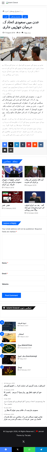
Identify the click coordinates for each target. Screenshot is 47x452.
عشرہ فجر (6, 205)
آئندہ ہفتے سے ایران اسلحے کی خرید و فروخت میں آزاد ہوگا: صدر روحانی (34, 207)
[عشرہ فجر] (12, 197)
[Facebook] (4, 144)
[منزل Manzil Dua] (9, 348)
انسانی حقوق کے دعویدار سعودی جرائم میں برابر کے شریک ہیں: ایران (11, 182)
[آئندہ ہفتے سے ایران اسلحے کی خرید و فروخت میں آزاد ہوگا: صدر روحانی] (35, 197)
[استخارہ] (9, 337)
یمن (25, 17)
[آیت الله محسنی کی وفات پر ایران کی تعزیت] (35, 171)
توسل (20, 367)
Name (5, 263)
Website (5, 284)
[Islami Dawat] (12, 3)
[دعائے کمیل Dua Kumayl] (9, 359)
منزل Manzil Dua (25, 345)
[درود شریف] (9, 326)
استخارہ (21, 334)
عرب (6, 11)
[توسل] (9, 370)
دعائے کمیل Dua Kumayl (27, 356)
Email (5, 274)
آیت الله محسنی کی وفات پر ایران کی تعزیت (34, 180)
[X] (10, 144)
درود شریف (22, 323)
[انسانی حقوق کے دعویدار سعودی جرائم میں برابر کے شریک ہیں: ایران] (12, 171)
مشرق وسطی (14, 11)
